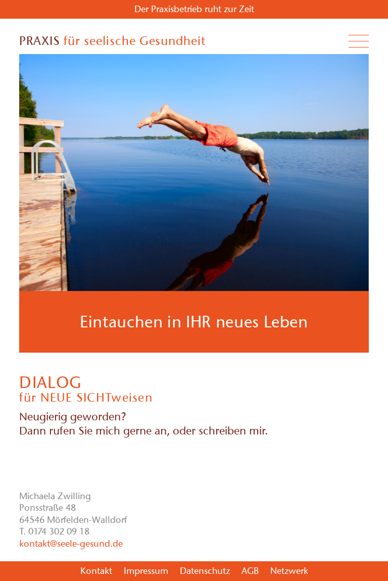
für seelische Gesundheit (112, 40)
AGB (250, 570)
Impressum (146, 570)
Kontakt (96, 570)
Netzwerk (289, 570)
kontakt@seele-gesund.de (71, 543)
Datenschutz (205, 570)
